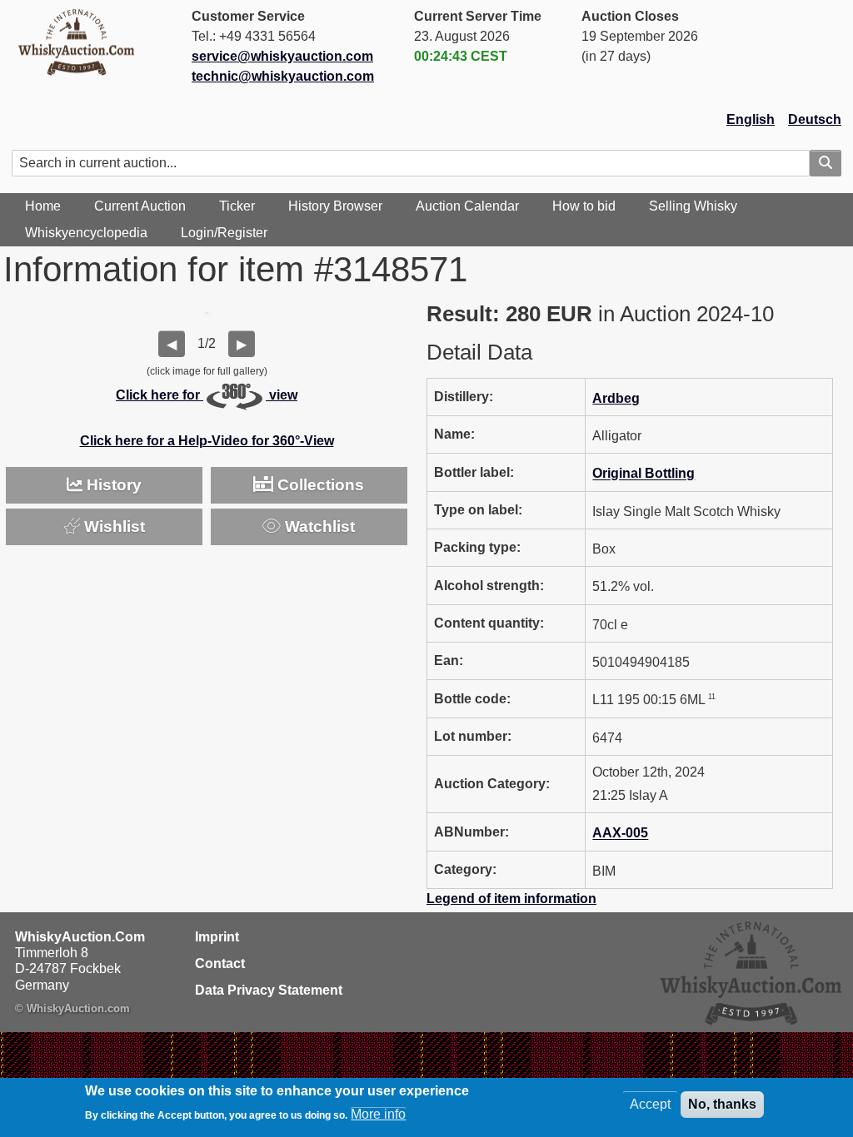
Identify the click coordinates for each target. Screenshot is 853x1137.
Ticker (237, 206)
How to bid (584, 206)
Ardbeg (616, 398)
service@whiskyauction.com (282, 56)
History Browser (335, 206)
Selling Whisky (693, 206)
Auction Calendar (467, 206)
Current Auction (140, 206)
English (750, 119)
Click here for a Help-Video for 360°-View (207, 441)
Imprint (217, 937)
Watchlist (318, 526)
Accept (650, 1104)
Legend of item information (511, 898)
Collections (318, 485)
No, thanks (722, 1104)
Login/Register (224, 233)
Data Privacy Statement (268, 990)
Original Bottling (643, 474)
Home (43, 206)
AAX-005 (620, 834)
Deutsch (814, 119)
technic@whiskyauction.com (283, 76)
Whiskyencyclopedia (86, 233)
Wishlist (112, 526)
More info (378, 1114)
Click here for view (206, 395)
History (112, 485)
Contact (220, 963)
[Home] (83, 41)
